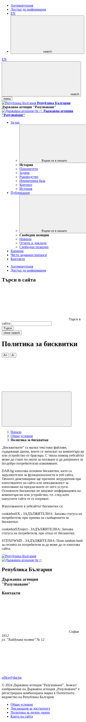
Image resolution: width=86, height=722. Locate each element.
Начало (16, 432)
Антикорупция (22, 5)
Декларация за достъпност (30, 708)
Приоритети (28, 169)
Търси (8, 328)
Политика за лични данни (30, 712)
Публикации (20, 193)
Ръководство (28, 177)
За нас (15, 122)
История (25, 189)
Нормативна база (32, 181)
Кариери (17, 251)
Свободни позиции (34, 247)
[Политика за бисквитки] (35, 389)
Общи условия (22, 436)
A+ (5, 355)
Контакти (18, 259)
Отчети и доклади (33, 243)
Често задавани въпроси (29, 255)
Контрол (25, 185)
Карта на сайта (22, 716)
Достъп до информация (28, 9)
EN (13, 13)
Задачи (24, 173)
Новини (25, 239)
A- (13, 355)
